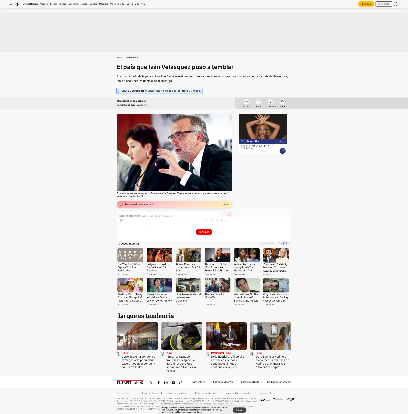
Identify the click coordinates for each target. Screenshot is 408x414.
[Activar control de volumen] (227, 220)
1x (222, 220)
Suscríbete (366, 4)
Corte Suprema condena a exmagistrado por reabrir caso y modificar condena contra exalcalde (138, 362)
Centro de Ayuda (149, 393)
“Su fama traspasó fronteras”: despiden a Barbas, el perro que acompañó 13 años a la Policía (181, 363)
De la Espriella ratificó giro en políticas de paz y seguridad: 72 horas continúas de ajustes (228, 362)
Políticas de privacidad (176, 393)
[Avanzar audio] (217, 220)
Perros (169, 353)
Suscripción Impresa (223, 382)
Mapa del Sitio (198, 382)
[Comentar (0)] (270, 102)
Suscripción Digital (250, 382)
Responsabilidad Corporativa (238, 393)
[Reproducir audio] (121, 220)
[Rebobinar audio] (212, 220)
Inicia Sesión (384, 4)
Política (228, 353)
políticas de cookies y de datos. (188, 412)
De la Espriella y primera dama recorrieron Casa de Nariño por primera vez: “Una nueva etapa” (272, 362)
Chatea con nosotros (281, 382)
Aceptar (239, 410)
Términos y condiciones (205, 393)
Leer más (204, 232)
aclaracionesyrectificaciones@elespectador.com (212, 404)
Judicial (125, 353)
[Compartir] (246, 102)
